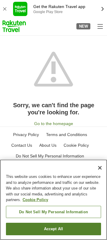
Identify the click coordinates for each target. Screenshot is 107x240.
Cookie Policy (35, 200)
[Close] (99, 167)
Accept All (53, 229)
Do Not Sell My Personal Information (53, 212)
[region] (53, 200)
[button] (14, 26)
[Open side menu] (100, 26)
